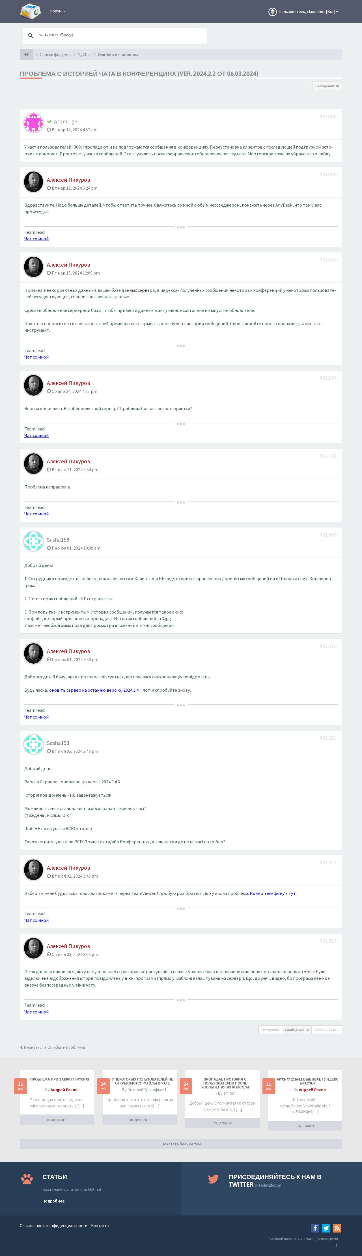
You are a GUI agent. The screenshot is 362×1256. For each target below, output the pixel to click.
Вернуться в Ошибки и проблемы (54, 1047)
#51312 (328, 862)
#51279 (328, 456)
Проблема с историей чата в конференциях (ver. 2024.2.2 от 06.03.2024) (139, 73)
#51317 (328, 940)
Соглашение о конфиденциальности (53, 1225)
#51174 (328, 377)
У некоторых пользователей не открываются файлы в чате (142, 1081)
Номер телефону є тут (273, 893)
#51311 (328, 737)
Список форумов (55, 54)
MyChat (84, 54)
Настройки (270, 1030)
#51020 (328, 259)
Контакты (100, 1225)
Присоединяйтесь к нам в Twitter (275, 1180)
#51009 (328, 174)
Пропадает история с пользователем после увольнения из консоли (225, 1083)
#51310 (328, 646)
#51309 (328, 534)
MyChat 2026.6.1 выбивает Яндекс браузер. (308, 1081)
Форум (56, 11)
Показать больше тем (181, 1143)
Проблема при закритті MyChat (59, 1079)
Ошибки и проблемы (118, 54)
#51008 (328, 116)
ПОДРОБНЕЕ (56, 1120)
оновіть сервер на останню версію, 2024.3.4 (94, 690)
